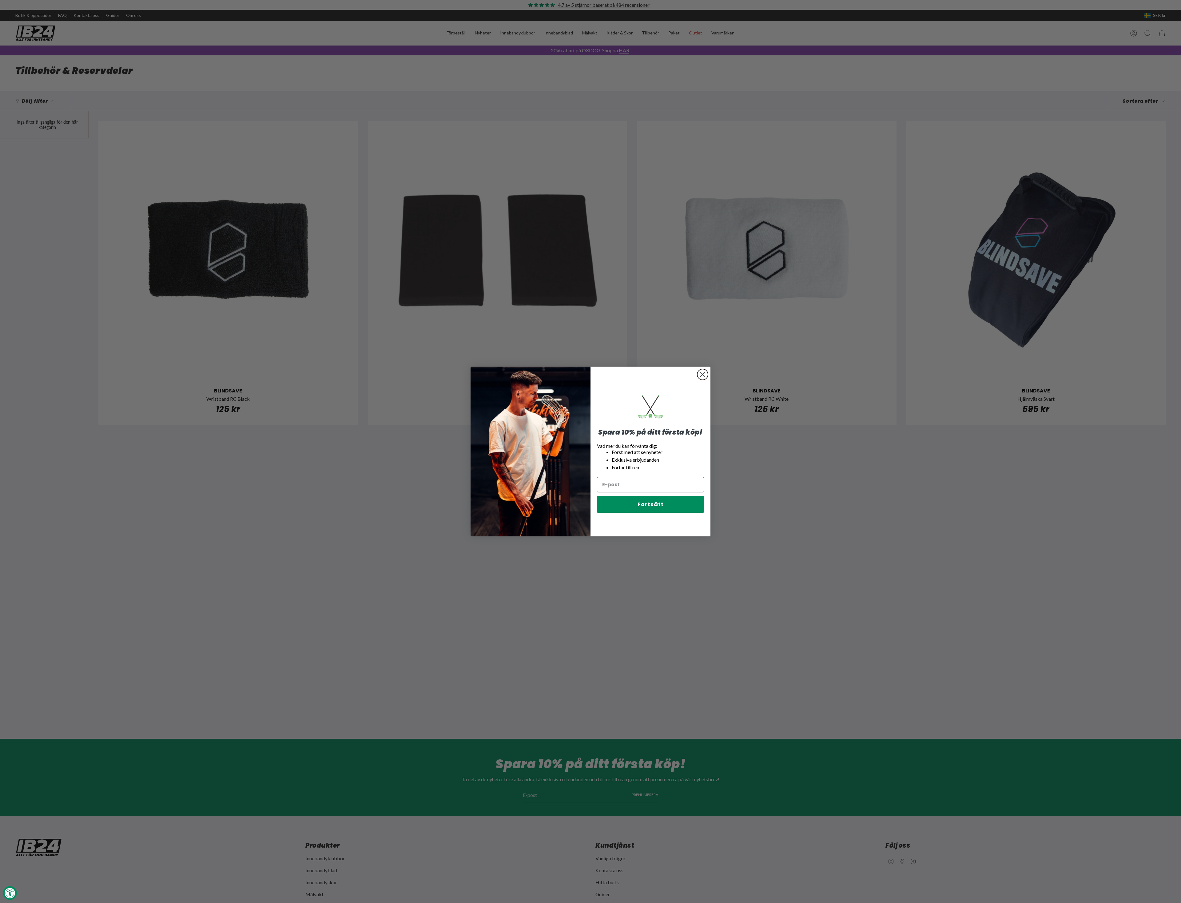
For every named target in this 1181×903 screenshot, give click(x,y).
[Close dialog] (702, 374)
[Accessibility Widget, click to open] (10, 893)
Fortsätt (651, 504)
